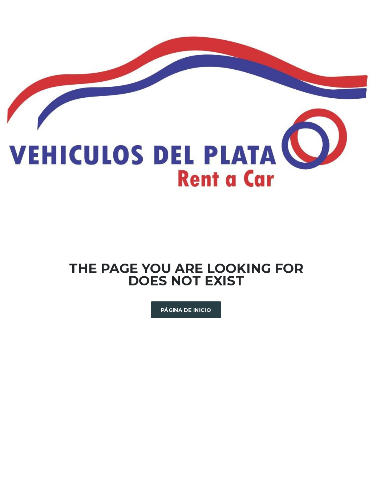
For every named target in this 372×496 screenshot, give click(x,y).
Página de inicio (186, 310)
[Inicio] (186, 112)
